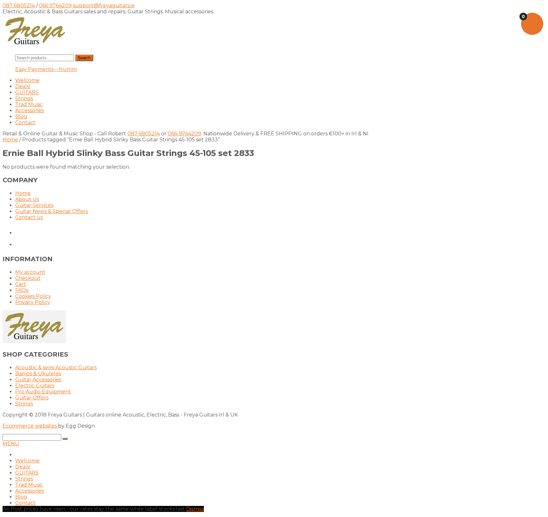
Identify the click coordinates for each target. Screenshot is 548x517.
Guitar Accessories (38, 380)
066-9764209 (184, 134)
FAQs (21, 290)
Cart (20, 284)
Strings (24, 98)
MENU (11, 444)
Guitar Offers (32, 398)
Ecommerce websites (30, 426)
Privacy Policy (32, 302)
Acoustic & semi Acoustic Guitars (56, 368)
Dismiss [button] (195, 509)
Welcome (27, 80)
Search (84, 57)
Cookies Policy (33, 296)
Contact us (29, 217)
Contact (25, 123)
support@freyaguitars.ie (104, 6)
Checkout (28, 278)
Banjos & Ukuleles (38, 374)
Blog (21, 116)
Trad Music (29, 104)
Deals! (22, 86)
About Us (27, 199)
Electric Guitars (34, 386)
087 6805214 (19, 6)
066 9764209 (55, 6)
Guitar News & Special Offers (51, 211)
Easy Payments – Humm (46, 69)
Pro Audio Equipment (43, 392)
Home (10, 140)
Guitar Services (34, 205)
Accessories (29, 110)
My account (30, 272)
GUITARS (27, 92)
